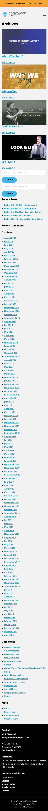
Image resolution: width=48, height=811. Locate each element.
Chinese (5, 781)
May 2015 (8, 611)
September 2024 (12, 318)
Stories (7, 696)
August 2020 (10, 478)
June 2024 (9, 328)
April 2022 (9, 408)
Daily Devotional (11, 654)
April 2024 (9, 335)
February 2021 (11, 457)
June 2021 (8, 443)
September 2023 (12, 356)
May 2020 (9, 485)
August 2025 (10, 280)
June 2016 (8, 593)
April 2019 (9, 530)
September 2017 (12, 562)
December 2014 (11, 628)
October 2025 (10, 273)
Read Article (8, 63)
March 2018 (9, 548)
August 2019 (10, 517)
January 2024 (10, 346)
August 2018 (10, 537)
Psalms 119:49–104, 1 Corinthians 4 (20, 208)
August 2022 (10, 398)
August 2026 (10, 238)
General (8, 665)
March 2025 (9, 297)
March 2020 (9, 492)
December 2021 (11, 422)
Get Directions (8, 750)
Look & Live (8, 161)
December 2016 (11, 579)
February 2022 (11, 415)
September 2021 (12, 433)
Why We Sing (9, 91)
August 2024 (10, 321)
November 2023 (12, 349)
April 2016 (9, 597)
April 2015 (9, 614)
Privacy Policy (18, 804)
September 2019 (12, 513)
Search (9, 180)
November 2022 (12, 388)
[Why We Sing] (24, 76)
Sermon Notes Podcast (14, 682)
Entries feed (9, 712)
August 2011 (9, 635)
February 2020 (11, 496)
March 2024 (9, 339)
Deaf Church (7, 778)
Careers (5, 791)
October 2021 (10, 429)
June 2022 (9, 402)
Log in (7, 708)
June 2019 (8, 523)
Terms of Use (30, 804)
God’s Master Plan (12, 126)
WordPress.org (11, 719)
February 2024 (11, 342)
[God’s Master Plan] (24, 112)
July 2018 (8, 541)
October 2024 (10, 314)
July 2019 (8, 520)
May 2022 (9, 405)
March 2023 (9, 374)
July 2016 (8, 590)
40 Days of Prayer (12, 647)
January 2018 (10, 555)
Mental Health (8, 784)
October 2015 (10, 603)
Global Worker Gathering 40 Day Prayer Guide (25, 668)
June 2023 (9, 363)
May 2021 (8, 447)
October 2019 (10, 509)
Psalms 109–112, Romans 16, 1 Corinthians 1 (23, 219)
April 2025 (9, 294)
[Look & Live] (24, 147)
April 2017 (9, 572)
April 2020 (9, 489)
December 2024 (11, 307)
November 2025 (12, 269)
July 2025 (8, 283)
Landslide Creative (27, 807)
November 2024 (12, 311)
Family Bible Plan (11, 657)
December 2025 (11, 266)
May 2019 (8, 527)
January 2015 (10, 624)
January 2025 (10, 304)
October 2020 (10, 471)
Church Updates (11, 651)
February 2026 (11, 259)
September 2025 (12, 276)
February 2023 (11, 377)
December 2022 (11, 384)
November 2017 (11, 558)
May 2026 (9, 248)
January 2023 (10, 381)
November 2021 (11, 426)
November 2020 (12, 468)
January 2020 (10, 499)
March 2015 (9, 617)
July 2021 (8, 440)
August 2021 (10, 436)
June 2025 (9, 287)
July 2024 (8, 325)
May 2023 (9, 367)
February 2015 (11, 621)
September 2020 (12, 475)
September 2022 (12, 395)
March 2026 (9, 255)
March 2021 (9, 454)
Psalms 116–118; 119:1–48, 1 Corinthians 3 (23, 212)
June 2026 (9, 245)
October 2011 (10, 631)
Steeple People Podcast (15, 692)
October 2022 (10, 391)
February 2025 (11, 301)
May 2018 (8, 544)
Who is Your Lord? (12, 56)
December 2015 (11, 600)
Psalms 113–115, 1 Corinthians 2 (18, 215)
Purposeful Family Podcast (16, 678)
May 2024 (9, 332)
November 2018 (11, 534)
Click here (9, 3)
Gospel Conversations (14, 675)
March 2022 (9, 412)
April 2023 (9, 370)
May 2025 (9, 290)
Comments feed (11, 715)
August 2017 (10, 565)
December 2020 (11, 464)
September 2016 (12, 586)
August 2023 (10, 360)
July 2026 (8, 241)
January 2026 (10, 262)
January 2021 (10, 461)
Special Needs (10, 689)
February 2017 (11, 576)
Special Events (10, 685)
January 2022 (10, 419)
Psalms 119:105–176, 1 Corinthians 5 (20, 205)
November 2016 (11, 583)
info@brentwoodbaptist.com (15, 738)
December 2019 (11, 502)
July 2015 (8, 607)
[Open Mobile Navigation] (44, 14)
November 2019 (11, 506)
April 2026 (9, 252)
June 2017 (8, 569)
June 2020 (9, 482)
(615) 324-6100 (9, 734)
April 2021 (9, 450)
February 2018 (11, 551)
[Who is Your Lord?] (24, 41)
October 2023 (10, 353)
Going (7, 672)
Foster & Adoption (12, 661)
